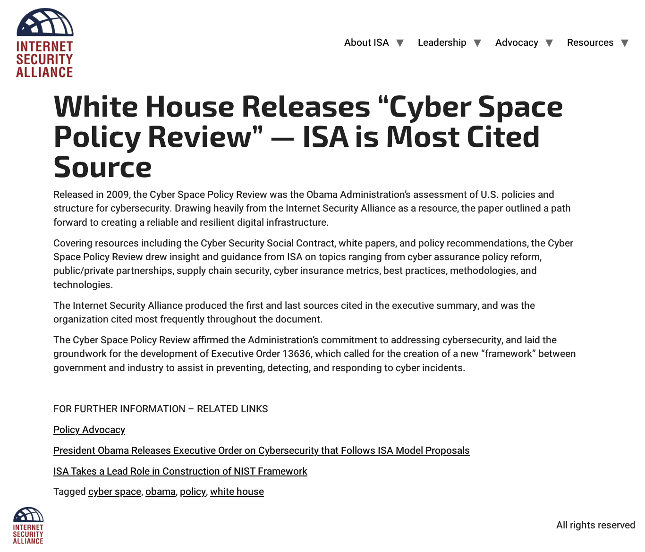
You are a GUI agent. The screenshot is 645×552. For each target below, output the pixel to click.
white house (237, 491)
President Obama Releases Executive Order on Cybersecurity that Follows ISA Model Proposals (261, 450)
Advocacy (516, 42)
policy (193, 491)
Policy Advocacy (89, 430)
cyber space (114, 491)
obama (160, 491)
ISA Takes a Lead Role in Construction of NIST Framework (180, 471)
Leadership (442, 42)
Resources (590, 42)
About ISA (366, 42)
